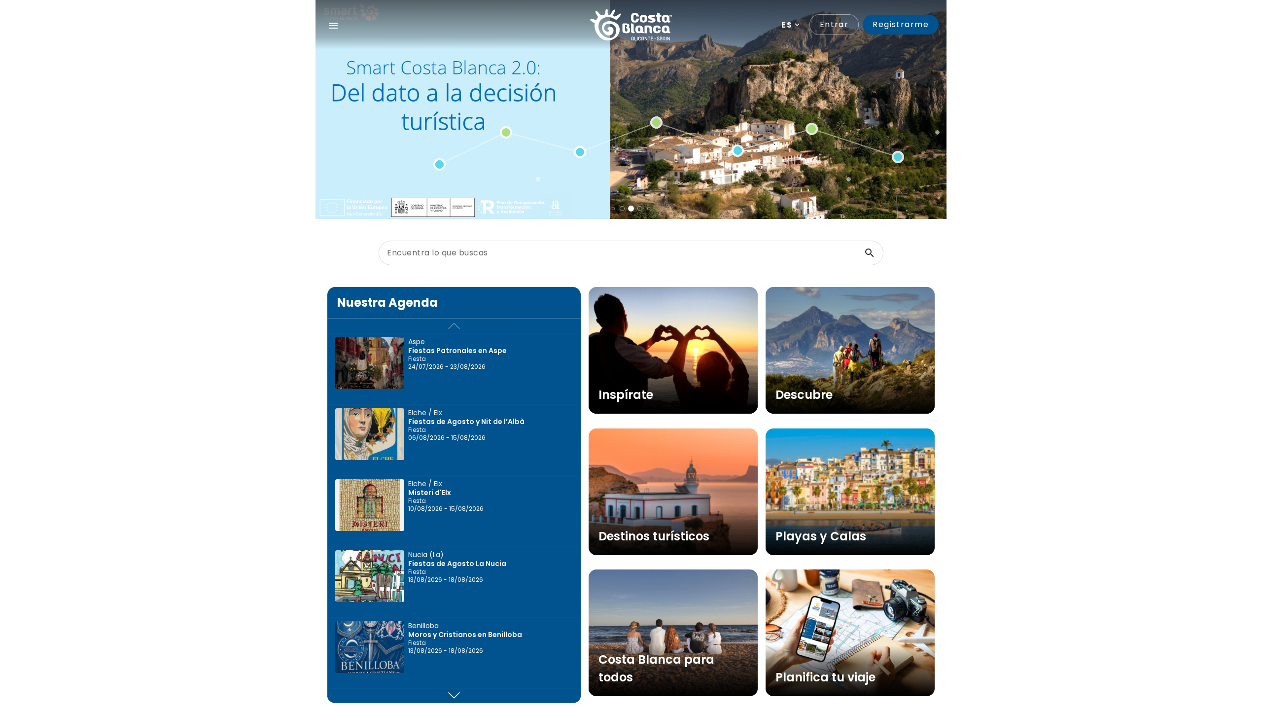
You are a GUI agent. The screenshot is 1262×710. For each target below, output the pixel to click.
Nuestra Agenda (387, 302)
